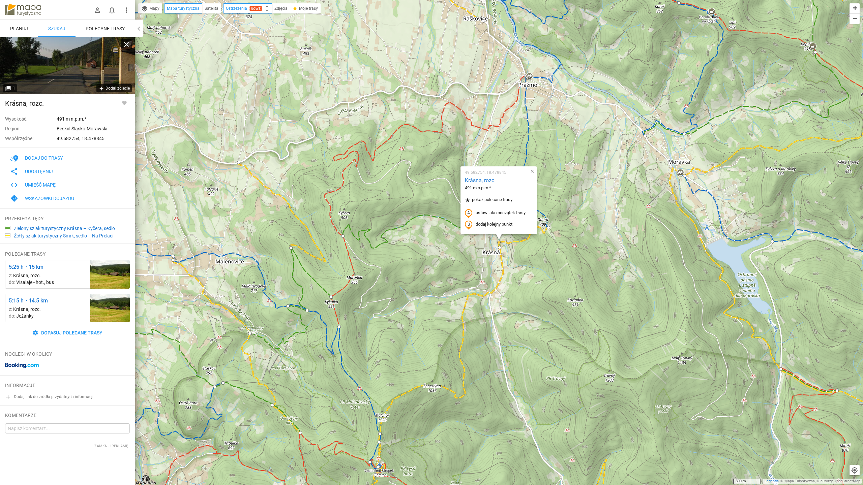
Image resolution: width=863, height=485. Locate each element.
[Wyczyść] (126, 44)
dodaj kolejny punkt (494, 224)
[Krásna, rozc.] (67, 65)
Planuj (19, 28)
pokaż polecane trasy (492, 199)
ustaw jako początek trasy (501, 212)
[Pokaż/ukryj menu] (126, 10)
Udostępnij (39, 171)
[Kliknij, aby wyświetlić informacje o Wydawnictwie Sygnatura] (146, 479)
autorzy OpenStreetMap (840, 481)
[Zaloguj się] (97, 10)
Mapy (153, 8)
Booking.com (22, 365)
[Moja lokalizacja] (855, 470)
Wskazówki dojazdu (49, 198)
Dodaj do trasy (44, 158)
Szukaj (56, 28)
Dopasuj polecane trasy (71, 332)
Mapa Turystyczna (799, 481)
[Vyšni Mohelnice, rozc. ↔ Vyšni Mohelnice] (110, 274)
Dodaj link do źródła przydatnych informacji (53, 396)
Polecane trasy (105, 28)
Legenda (772, 481)
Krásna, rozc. (480, 180)
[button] (483, 21)
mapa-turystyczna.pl (23, 10)
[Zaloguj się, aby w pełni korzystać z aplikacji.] (124, 102)
